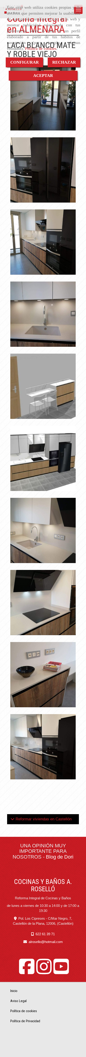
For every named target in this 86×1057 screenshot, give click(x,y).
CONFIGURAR (24, 62)
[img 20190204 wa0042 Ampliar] (43, 242)
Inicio (13, 991)
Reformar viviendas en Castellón (43, 819)
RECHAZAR (64, 62)
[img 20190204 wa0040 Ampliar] (43, 746)
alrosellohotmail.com (46, 942)
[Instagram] (44, 972)
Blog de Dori (59, 857)
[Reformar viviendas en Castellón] (12, 819)
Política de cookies (40, 48)
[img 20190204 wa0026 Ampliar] (43, 674)
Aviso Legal (18, 1001)
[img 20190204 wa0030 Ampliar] (43, 314)
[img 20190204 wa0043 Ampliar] (43, 170)
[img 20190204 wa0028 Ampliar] (43, 97)
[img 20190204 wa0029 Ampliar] (43, 602)
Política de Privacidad (25, 1021)
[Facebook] (26, 972)
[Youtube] (61, 972)
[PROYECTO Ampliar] (43, 386)
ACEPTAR (43, 75)
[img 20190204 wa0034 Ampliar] (43, 530)
